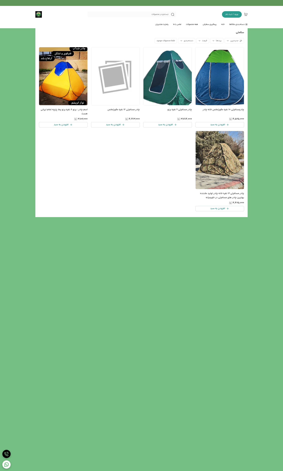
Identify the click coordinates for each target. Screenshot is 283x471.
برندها (219, 40)
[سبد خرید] (246, 14)
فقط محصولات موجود (166, 40)
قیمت (204, 40)
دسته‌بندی (188, 40)
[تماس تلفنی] (6, 454)
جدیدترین (234, 40)
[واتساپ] (6, 464)
